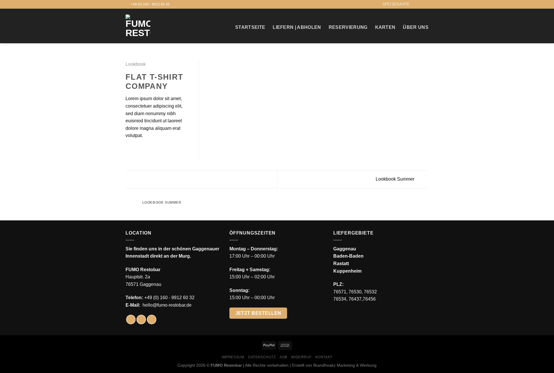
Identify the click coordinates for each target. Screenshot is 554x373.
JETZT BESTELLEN (258, 313)
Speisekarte (396, 4)
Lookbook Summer (395, 179)
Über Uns (415, 27)
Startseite (250, 27)
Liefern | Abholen (297, 27)
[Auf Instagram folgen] (420, 4)
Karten (385, 27)
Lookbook (136, 64)
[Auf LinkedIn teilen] (157, 149)
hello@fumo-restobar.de (167, 305)
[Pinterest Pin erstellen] (150, 149)
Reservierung (348, 27)
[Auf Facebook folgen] (414, 4)
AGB (283, 357)
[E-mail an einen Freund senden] (143, 149)
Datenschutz (262, 357)
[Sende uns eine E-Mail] (425, 4)
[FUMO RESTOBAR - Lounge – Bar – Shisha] (138, 26)
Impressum (233, 357)
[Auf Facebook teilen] (129, 149)
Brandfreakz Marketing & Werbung (345, 365)
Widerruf (301, 357)
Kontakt (323, 357)
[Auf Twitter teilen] (136, 149)
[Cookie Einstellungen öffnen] (13, 365)
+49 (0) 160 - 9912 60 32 (169, 297)
